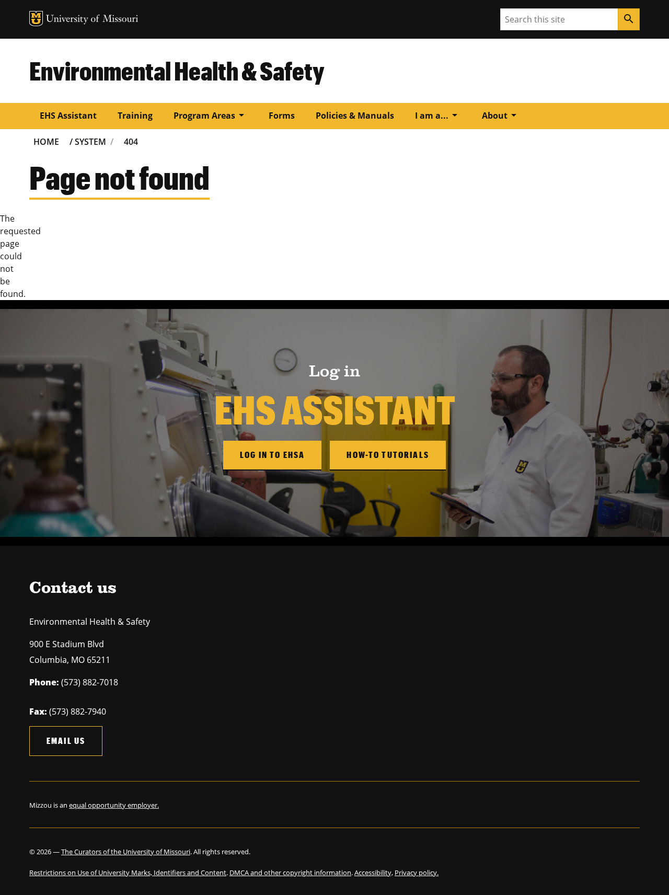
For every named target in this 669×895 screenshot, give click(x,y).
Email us (66, 740)
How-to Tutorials (388, 455)
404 (131, 141)
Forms (282, 115)
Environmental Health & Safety (177, 70)
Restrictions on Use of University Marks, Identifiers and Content (127, 872)
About (501, 115)
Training (135, 115)
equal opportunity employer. (114, 805)
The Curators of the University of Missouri (125, 851)
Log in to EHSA (272, 455)
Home (46, 141)
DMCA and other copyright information (290, 872)
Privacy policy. (417, 872)
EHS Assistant (68, 115)
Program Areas (211, 115)
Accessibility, (373, 872)
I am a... (438, 115)
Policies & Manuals (355, 115)
